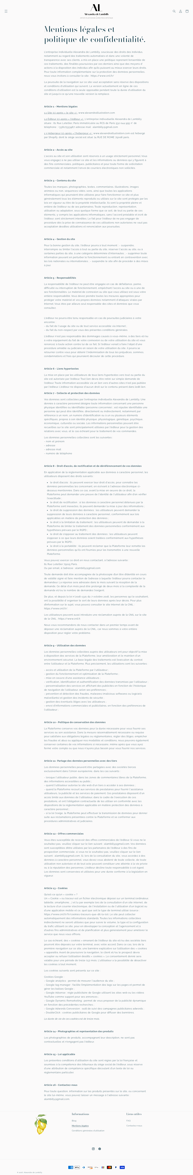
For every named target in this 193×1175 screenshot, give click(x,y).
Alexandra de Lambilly (33, 1172)
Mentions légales (80, 1126)
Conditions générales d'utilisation (88, 1130)
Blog (74, 1121)
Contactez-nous (134, 1126)
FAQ (128, 1121)
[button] (6, 11)
